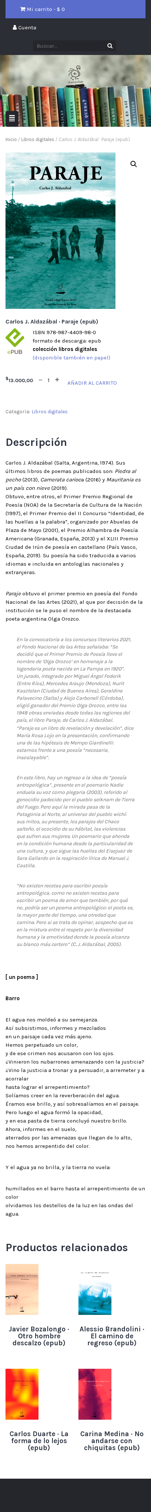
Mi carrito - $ (45, 9)
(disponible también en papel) (71, 357)
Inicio (11, 139)
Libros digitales (37, 139)
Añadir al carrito (92, 383)
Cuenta (26, 27)
